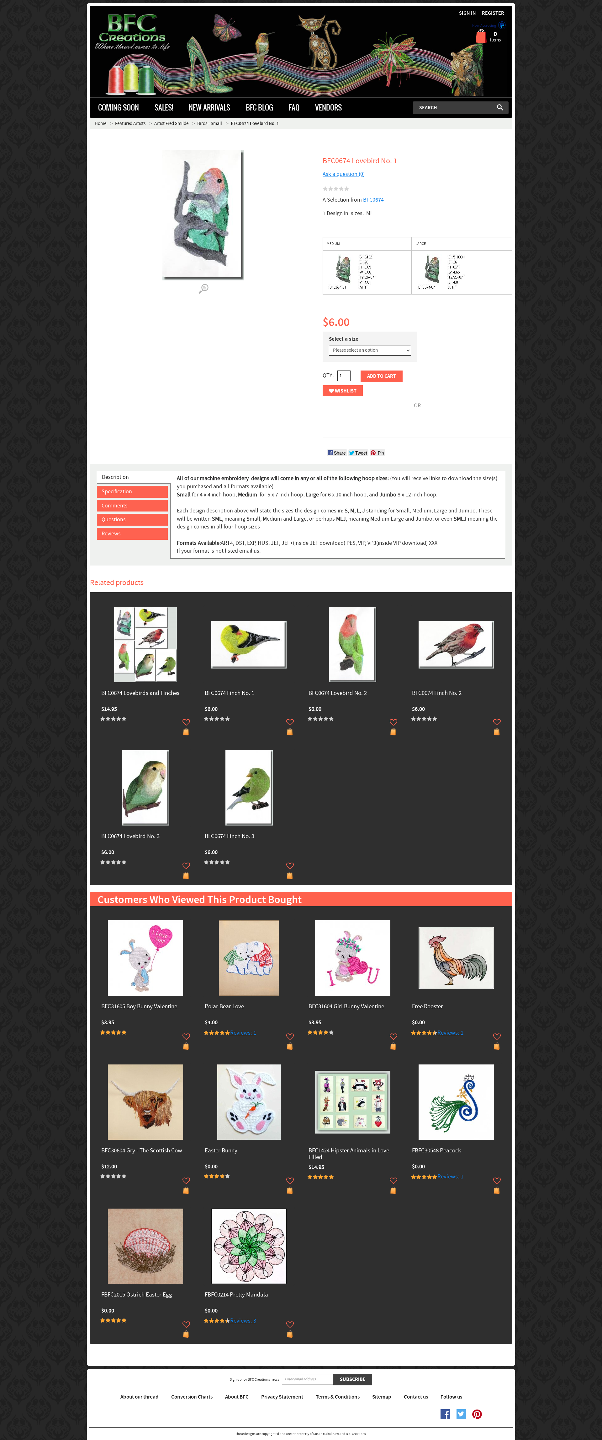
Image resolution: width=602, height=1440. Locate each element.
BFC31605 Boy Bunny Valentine (139, 1007)
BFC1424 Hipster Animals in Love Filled (349, 1154)
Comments (115, 505)
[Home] (143, 33)
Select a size (343, 339)
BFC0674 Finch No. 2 (437, 693)
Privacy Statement (282, 1397)
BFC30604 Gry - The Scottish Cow (141, 1151)
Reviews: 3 (243, 1321)
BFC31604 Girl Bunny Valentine (346, 1007)
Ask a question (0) (344, 174)
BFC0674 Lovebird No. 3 (130, 836)
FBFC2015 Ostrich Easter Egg (136, 1295)
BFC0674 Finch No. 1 (229, 693)
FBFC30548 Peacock (436, 1151)
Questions (114, 519)
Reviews (111, 533)
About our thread (139, 1397)
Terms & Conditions (338, 1397)
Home (100, 124)
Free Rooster (427, 1007)
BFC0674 (373, 199)
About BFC (237, 1397)
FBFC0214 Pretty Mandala (236, 1295)
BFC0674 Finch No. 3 (229, 836)
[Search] (500, 107)
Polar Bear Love (224, 1007)
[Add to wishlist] (186, 722)
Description (115, 477)
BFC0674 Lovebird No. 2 (338, 693)
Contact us (416, 1397)
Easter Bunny (221, 1151)
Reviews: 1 (243, 1033)
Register (493, 13)
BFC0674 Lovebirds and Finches (140, 693)
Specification (117, 491)
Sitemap (381, 1397)
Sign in (467, 13)
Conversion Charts (192, 1397)
